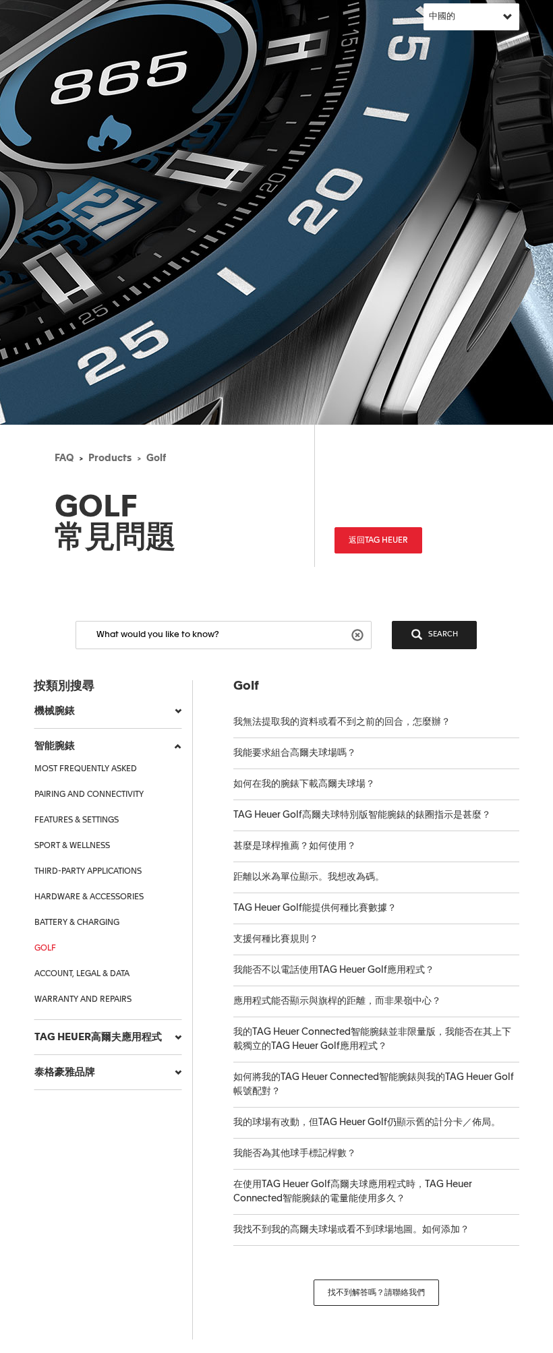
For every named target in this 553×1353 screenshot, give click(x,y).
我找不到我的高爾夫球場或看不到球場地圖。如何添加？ (351, 1229)
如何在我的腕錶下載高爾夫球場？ (304, 784)
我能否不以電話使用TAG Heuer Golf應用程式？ (333, 970)
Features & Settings (76, 820)
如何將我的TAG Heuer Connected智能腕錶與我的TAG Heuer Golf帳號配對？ (373, 1084)
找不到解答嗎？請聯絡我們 (376, 1293)
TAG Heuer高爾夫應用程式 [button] (98, 1037)
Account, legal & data (81, 974)
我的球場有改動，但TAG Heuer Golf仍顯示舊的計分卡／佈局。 (366, 1122)
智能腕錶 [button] (54, 746)
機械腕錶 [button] (54, 711)
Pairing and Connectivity (89, 795)
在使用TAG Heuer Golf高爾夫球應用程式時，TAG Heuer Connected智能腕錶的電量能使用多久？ (352, 1191)
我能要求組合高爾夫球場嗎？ (294, 753)
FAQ (64, 458)
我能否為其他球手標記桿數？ (294, 1153)
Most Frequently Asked (85, 769)
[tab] (107, 711)
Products (110, 458)
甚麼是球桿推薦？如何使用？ (294, 846)
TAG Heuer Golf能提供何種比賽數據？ (315, 908)
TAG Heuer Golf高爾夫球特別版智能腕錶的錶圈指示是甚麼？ (362, 815)
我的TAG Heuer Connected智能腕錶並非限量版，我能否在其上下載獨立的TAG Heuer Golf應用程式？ (372, 1039)
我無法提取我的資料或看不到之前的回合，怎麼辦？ (341, 722)
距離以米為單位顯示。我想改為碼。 (308, 877)
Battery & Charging (76, 923)
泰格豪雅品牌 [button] (64, 1072)
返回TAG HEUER (378, 541)
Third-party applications (88, 872)
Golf (156, 458)
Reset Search (359, 634)
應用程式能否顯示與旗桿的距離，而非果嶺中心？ (337, 1001)
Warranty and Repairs (83, 1000)
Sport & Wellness (72, 846)
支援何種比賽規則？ (275, 939)
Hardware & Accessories (89, 897)
